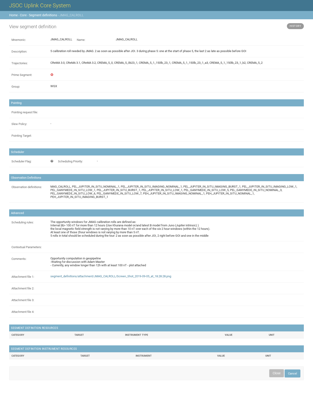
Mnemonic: (18, 40)
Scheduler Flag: (21, 161)
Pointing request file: (24, 112)
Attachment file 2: (22, 288)
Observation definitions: (26, 187)
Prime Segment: (21, 75)
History (295, 26)
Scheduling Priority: (70, 161)
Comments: (18, 259)
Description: (19, 51)
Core (23, 15)
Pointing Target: (21, 135)
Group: (15, 86)
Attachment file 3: (22, 300)
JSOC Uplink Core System (40, 5)
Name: (81, 40)
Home (13, 15)
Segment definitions (43, 15)
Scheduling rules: (22, 222)
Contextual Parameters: (26, 247)
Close (276, 373)
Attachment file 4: (22, 312)
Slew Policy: (19, 124)
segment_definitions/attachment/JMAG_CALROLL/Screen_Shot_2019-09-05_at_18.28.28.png (110, 276)
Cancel (292, 373)
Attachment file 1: (22, 276)
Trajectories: (19, 63)
